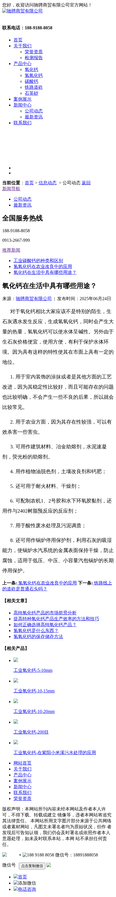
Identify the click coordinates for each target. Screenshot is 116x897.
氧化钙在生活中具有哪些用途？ (45, 272)
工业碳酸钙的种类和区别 (38, 260)
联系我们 (23, 122)
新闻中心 (23, 105)
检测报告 (34, 57)
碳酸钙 (31, 81)
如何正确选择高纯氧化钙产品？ (45, 624)
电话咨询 (27, 889)
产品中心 (23, 63)
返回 (86, 182)
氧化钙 (31, 69)
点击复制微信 (32, 866)
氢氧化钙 (34, 75)
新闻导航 (11, 188)
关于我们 (23, 45)
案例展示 (23, 99)
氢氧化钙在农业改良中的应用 (43, 266)
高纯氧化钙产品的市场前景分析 (45, 612)
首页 (18, 39)
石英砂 (31, 93)
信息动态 (48, 182)
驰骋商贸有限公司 (34, 298)
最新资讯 (34, 116)
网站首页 (23, 763)
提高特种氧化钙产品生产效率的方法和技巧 (56, 618)
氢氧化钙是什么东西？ (36, 630)
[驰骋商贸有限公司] (22, 10)
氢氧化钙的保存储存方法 (38, 636)
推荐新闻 (11, 250)
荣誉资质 (34, 51)
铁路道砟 (34, 87)
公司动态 (34, 110)
